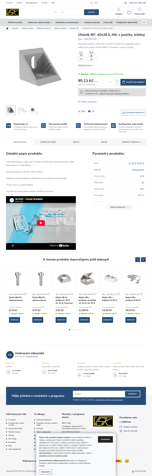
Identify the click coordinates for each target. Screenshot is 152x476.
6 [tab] (80, 329)
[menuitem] (16, 22)
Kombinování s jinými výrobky (16, 424)
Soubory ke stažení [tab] (48, 142)
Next (143, 259)
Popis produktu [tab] (20, 142)
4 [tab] (76, 329)
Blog (10, 446)
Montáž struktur (14, 432)
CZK (95, 3)
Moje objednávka (32, 3)
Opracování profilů (15, 428)
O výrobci (9, 3)
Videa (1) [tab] (76, 142)
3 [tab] (73, 329)
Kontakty (39, 428)
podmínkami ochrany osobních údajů (109, 400)
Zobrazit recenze (32, 356)
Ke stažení (12, 442)
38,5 (142, 189)
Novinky (45, 3)
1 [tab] (69, 329)
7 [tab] (82, 329)
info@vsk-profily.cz (130, 427)
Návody (11, 435)
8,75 (142, 176)
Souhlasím (105, 439)
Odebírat (132, 394)
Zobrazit (14, 320)
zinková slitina (138, 169)
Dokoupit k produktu (130, 142)
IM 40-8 (140, 163)
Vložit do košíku (135, 82)
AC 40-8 (132, 163)
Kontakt (19, 3)
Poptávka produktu (135, 113)
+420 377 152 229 (130, 431)
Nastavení (45, 472)
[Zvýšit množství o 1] (117, 80)
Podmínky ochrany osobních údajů (46, 424)
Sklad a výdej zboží (43, 432)
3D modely (12, 439)
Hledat (91, 12)
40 (143, 182)
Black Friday (66, 423)
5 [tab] (78, 329)
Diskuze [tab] (104, 142)
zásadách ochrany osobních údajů (53, 455)
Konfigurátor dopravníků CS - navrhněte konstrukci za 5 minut (74, 427)
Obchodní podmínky (43, 420)
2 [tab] (71, 329)
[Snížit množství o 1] (117, 83)
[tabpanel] (17, 296)
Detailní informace (84, 65)
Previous (137, 259)
